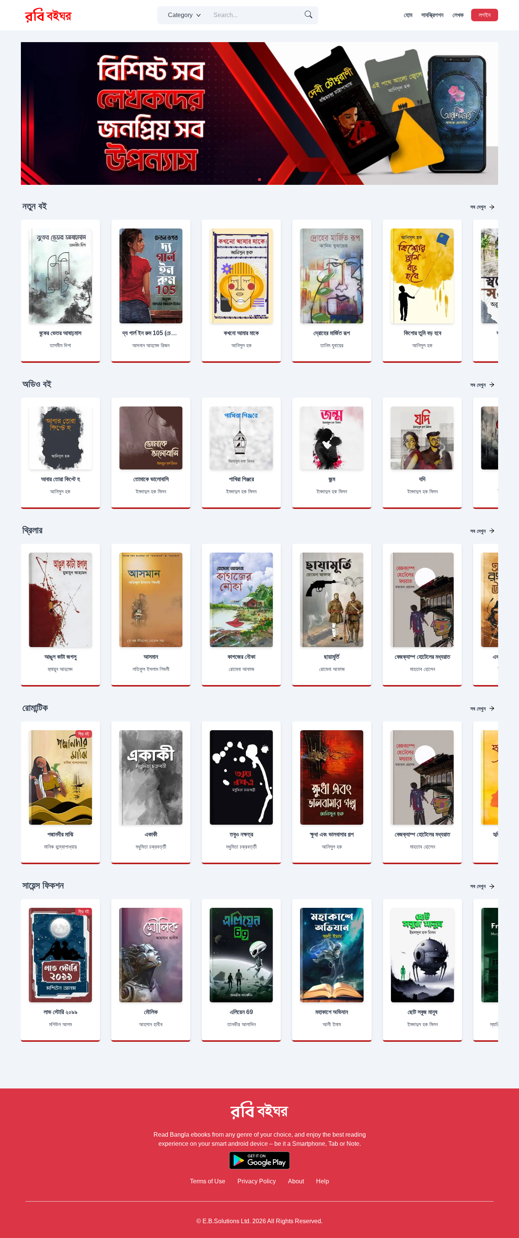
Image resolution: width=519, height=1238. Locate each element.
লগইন (485, 15)
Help (322, 1181)
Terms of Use (207, 1181)
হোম (408, 15)
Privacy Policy (256, 1181)
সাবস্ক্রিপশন (432, 15)
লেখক (458, 15)
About (296, 1181)
